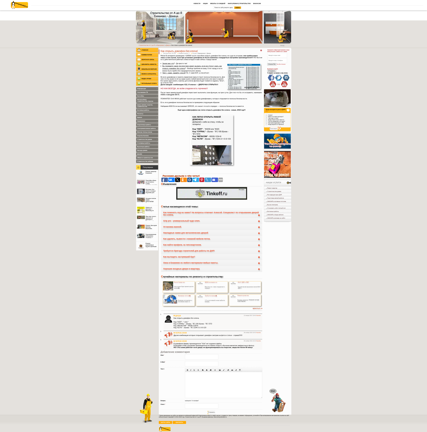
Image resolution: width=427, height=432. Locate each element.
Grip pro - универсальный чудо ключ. (181, 221)
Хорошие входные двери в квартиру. (181, 269)
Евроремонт (202, 53)
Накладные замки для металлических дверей (185, 233)
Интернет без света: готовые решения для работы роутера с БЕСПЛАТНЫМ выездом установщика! (151, 191)
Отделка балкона (143, 136)
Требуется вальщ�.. (211, 295)
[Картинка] (220, 370)
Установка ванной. (172, 227)
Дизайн (139, 154)
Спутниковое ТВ (142, 92)
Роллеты (140, 114)
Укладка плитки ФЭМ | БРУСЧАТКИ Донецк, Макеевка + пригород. (151, 200)
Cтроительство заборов (145, 161)
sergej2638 (181, 333)
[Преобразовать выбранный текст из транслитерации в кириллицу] (236, 370)
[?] (266, 111)
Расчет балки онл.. (179, 282)
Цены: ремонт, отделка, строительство (145, 105)
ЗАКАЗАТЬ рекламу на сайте (276, 218)
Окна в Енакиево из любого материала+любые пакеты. (190, 263)
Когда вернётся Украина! (276, 124)
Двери (209, 53)
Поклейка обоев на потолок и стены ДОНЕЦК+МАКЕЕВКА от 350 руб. (151, 182)
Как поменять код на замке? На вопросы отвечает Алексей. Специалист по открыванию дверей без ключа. (211, 213)
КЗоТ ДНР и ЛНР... (243, 282)
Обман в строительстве (145, 158)
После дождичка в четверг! (276, 121)
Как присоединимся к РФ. (276, 123)
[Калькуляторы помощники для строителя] (277, 148)
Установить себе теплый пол (276, 208)
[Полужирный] (187, 370)
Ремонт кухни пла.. (243, 295)
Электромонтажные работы (146, 128)
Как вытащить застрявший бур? (179, 257)
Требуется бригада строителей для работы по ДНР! (189, 251)
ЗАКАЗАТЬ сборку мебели (275, 215)
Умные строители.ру (19, 5)
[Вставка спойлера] (240, 370)
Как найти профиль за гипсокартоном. (182, 245)
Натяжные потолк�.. (184, 295)
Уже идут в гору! (273, 118)
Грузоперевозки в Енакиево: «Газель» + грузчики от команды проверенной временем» (151, 236)
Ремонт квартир (272, 188)
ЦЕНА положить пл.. (211, 282)
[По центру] (207, 370)
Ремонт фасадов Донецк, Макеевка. (151, 227)
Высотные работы (143, 147)
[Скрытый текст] (228, 370)
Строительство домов (274, 191)
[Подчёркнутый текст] (194, 370)
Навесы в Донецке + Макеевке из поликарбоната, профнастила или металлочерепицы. (151, 209)
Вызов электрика (272, 205)
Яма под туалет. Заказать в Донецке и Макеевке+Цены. (151, 218)
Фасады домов (142, 150)
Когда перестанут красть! (276, 120)
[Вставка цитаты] (232, 370)
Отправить (271, 71)
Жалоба (258, 315)
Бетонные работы (273, 211)
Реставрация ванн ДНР (274, 195)
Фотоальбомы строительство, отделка (145, 100)
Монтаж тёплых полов (144, 132)
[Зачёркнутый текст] (198, 370)
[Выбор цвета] (224, 370)
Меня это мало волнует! (275, 116)
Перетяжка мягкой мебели (275, 198)
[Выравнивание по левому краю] (203, 370)
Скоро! (270, 115)
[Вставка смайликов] (215, 370)
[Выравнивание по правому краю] (211, 370)
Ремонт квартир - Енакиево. (151, 172)
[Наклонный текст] (190, 370)
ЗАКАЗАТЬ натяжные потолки (276, 201)
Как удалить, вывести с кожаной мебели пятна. (186, 239)
